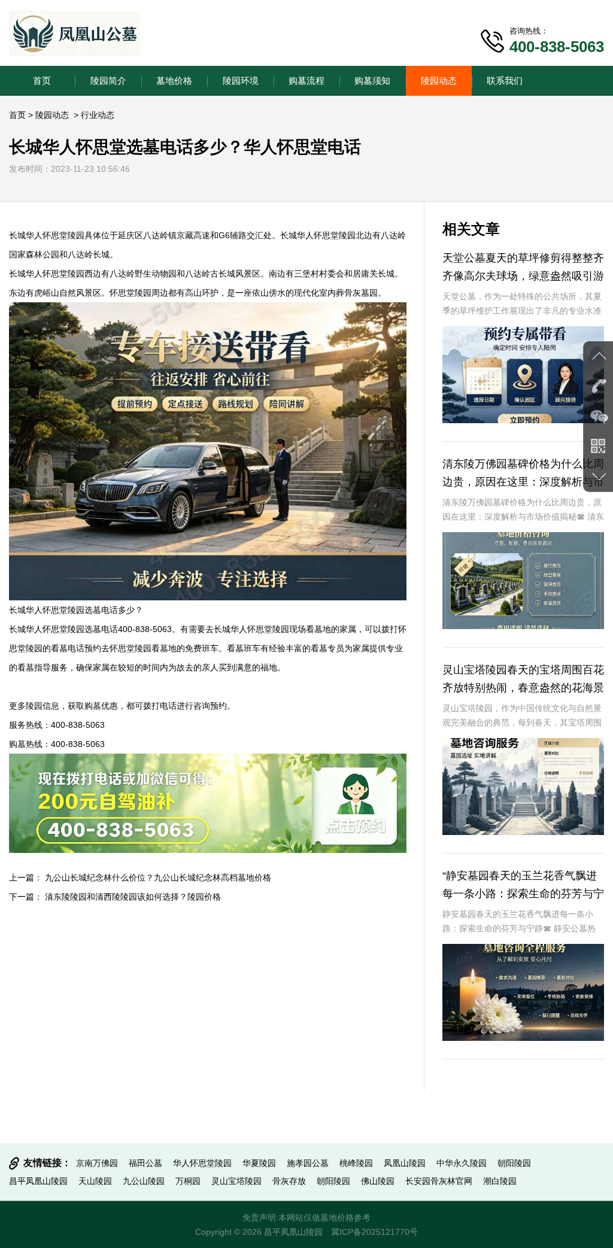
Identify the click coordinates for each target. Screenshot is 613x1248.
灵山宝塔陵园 (236, 1181)
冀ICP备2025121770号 (374, 1232)
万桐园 (188, 1181)
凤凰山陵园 (405, 1163)
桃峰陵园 (356, 1163)
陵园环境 (241, 80)
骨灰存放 (289, 1181)
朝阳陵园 (514, 1163)
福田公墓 (145, 1163)
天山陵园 (95, 1181)
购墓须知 (372, 80)
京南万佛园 (97, 1163)
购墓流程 (306, 80)
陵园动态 (439, 80)
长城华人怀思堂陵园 (46, 235)
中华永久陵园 (461, 1163)
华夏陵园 (259, 1163)
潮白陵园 (500, 1181)
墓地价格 (174, 80)
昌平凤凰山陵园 (38, 1181)
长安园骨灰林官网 (438, 1181)
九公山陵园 (144, 1181)
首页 (42, 80)
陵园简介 (108, 80)
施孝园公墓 (308, 1163)
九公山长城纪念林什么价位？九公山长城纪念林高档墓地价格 (158, 877)
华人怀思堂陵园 (202, 1163)
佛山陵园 (377, 1181)
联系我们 (505, 80)
